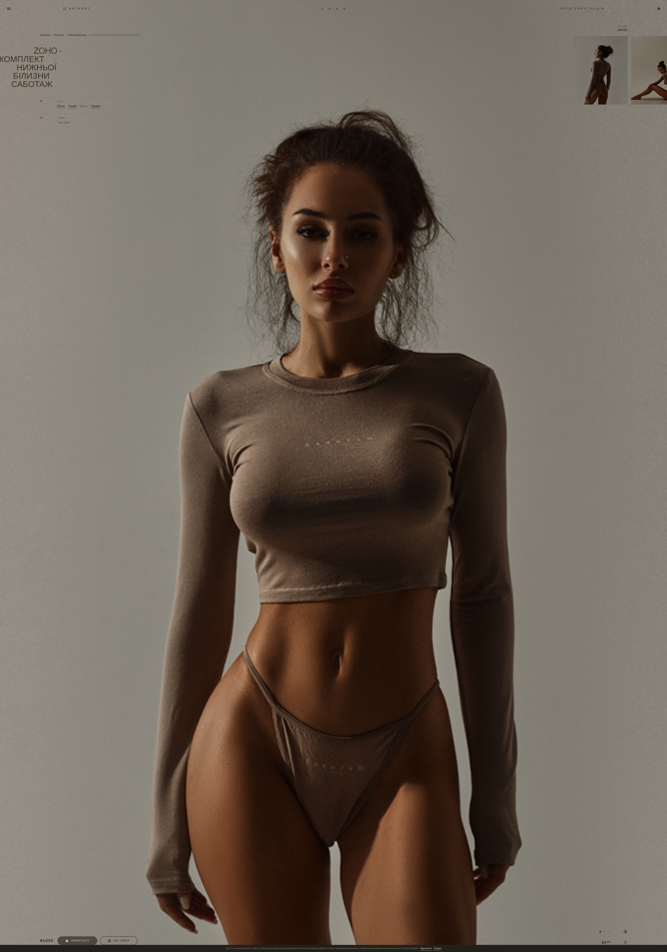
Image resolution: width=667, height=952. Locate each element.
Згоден (438, 948)
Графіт (96, 106)
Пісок (61, 106)
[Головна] (333, 8)
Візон (84, 106)
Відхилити (426, 948)
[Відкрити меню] (8, 8)
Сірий (72, 106)
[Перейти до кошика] (659, 9)
